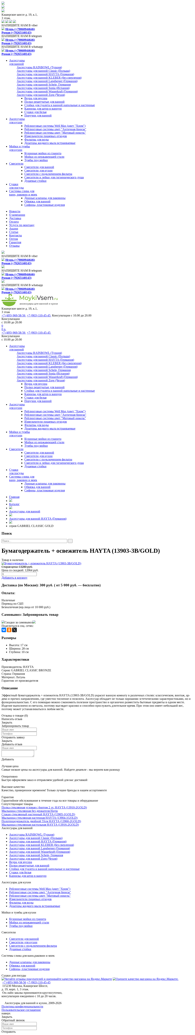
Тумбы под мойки (36, 160)
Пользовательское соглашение (21, 1010)
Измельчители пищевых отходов (45, 136)
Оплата (14, 221)
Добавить (8, 759)
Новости (14, 211)
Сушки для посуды (14, 975)
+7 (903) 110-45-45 (39, 315)
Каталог (14, 504)
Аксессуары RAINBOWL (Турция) (31, 834)
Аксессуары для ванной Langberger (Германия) (39, 848)
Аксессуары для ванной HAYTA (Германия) (37, 518)
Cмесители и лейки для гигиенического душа (54, 177)
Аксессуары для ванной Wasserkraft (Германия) (39, 851)
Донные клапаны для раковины (45, 198)
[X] (14, 630)
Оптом (13, 238)
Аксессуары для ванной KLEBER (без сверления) (41, 844)
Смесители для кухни (38, 170)
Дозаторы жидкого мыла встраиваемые (49, 143)
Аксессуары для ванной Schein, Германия (36, 855)
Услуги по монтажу (21, 225)
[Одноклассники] (9, 630)
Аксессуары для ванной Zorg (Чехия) (33, 858)
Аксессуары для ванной (24, 511)
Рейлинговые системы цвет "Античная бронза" (55, 129)
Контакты (15, 235)
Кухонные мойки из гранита (42, 153)
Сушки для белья (35, 112)
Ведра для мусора (35, 98)
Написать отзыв (12, 719)
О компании (17, 214)
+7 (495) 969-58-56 (14, 315)
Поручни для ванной (38, 115)
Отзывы (14, 245)
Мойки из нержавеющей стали (44, 156)
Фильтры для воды (36, 139)
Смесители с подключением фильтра (48, 174)
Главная (14, 496)
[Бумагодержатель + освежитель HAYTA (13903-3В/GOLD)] (97, 563)
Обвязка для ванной (37, 201)
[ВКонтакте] (4, 630)
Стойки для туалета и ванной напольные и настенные (59, 105)
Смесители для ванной (39, 167)
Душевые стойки (35, 180)
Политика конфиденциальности (22, 1006)
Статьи (13, 232)
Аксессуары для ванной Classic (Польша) (35, 838)
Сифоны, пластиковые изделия (44, 204)
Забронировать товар (40, 615)
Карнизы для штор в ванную (43, 108)
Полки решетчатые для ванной (44, 101)
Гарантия (15, 242)
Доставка (15, 218)
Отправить (9, 1031)
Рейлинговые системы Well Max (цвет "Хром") (55, 125)
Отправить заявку (13, 737)
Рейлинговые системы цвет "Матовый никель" (55, 132)
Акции (13, 228)
